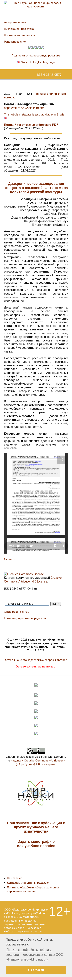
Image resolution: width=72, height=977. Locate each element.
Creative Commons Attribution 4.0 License (33, 579)
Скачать (9, 559)
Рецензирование (15, 41)
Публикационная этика (19, 28)
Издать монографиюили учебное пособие (36, 844)
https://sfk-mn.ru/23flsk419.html (24, 107)
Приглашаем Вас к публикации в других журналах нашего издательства (36, 827)
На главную (14, 878)
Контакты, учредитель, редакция (25, 618)
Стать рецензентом (16, 611)
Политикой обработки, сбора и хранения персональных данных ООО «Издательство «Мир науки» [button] (34, 954)
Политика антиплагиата (19, 35)
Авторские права (15, 22)
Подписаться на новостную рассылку (36, 55)
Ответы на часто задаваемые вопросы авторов (36, 659)
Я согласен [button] (36, 969)
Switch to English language (37, 62)
